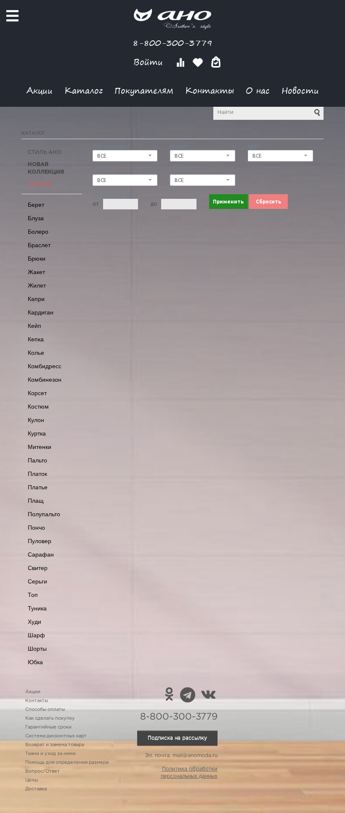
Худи (34, 621)
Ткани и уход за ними (50, 754)
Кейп (34, 325)
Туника (37, 608)
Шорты (37, 648)
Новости (300, 90)
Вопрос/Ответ (42, 771)
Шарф (36, 635)
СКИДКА (40, 184)
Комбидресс (44, 366)
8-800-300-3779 (172, 43)
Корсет (37, 393)
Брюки (36, 258)
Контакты (209, 90)
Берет (36, 204)
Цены (31, 780)
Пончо (36, 527)
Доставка (36, 789)
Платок (37, 473)
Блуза (36, 218)
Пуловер (39, 541)
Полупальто (44, 514)
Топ (33, 594)
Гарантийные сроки (48, 727)
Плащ (36, 500)
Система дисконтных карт (56, 736)
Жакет (36, 272)
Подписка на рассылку (177, 738)
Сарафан (41, 554)
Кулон (36, 420)
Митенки (39, 446)
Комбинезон (44, 379)
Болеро (38, 231)
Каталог (83, 90)
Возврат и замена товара (54, 745)
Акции (40, 90)
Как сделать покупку (50, 718)
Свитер (38, 568)
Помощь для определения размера (67, 762)
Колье (36, 352)
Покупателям (143, 90)
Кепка (36, 339)
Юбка (35, 662)
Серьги (37, 581)
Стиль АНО (44, 152)
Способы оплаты (45, 709)
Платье (38, 487)
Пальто (37, 460)
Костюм (38, 406)
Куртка (37, 433)
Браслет (39, 245)
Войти (149, 62)
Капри (36, 299)
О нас (258, 90)
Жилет (37, 285)
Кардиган (40, 312)
